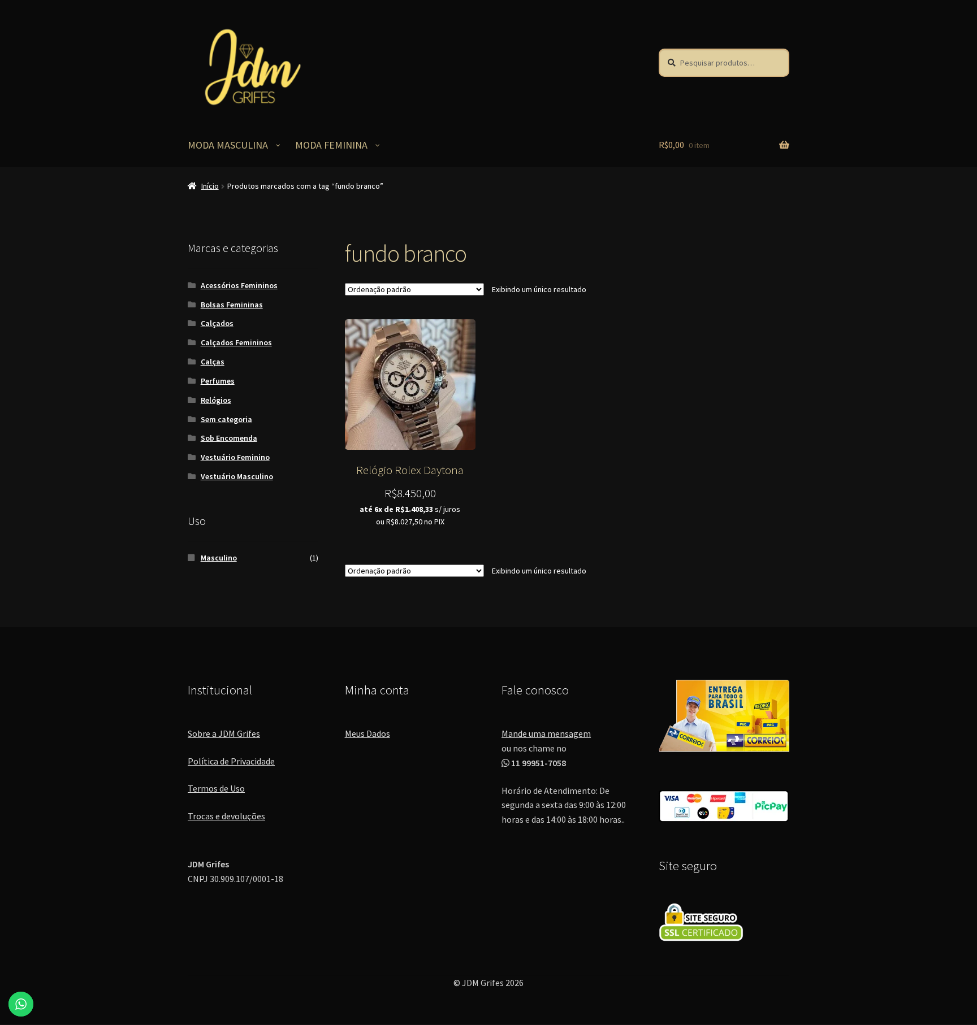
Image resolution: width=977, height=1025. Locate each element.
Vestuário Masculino (237, 476)
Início (210, 186)
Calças (212, 362)
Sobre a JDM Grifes (224, 733)
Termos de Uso (216, 788)
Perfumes (218, 381)
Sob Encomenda (229, 438)
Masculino (219, 558)
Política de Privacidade (231, 761)
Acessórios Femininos (239, 285)
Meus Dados (367, 733)
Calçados (217, 323)
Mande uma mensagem (546, 733)
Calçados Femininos (236, 342)
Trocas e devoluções (226, 816)
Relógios (216, 400)
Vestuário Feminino (235, 457)
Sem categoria (226, 419)
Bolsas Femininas (232, 304)
